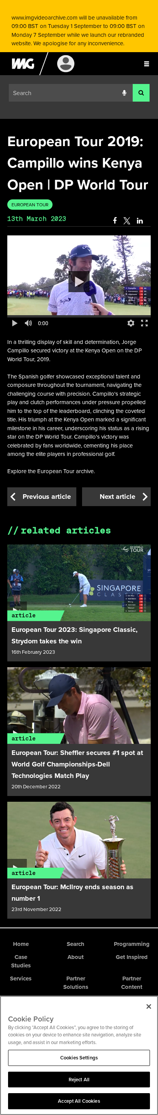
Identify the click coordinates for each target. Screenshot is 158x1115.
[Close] (148, 1006)
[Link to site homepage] (23, 73)
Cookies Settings (79, 1057)
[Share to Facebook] (115, 220)
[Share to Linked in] (140, 220)
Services (20, 978)
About (75, 957)
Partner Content (131, 983)
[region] (79, 1055)
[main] (79, 523)
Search (75, 944)
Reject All (79, 1079)
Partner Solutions (75, 983)
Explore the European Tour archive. (51, 471)
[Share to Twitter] (126, 220)
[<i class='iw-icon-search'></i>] (141, 93)
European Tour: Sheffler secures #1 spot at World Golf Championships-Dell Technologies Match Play (77, 764)
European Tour (30, 204)
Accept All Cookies (79, 1101)
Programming (132, 944)
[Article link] (79, 582)
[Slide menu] (146, 63)
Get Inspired (132, 957)
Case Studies (21, 961)
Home (21, 944)
